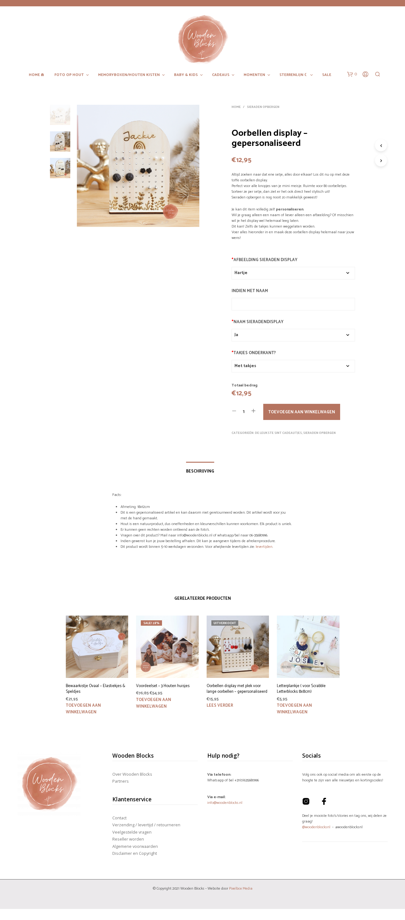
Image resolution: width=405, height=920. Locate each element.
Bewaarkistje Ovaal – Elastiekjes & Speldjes (95, 689)
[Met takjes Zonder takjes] (293, 366)
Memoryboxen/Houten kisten (129, 75)
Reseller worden (128, 839)
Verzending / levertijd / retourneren (146, 825)
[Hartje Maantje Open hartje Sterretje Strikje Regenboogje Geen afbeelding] (293, 273)
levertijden (264, 547)
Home (236, 107)
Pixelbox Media (240, 889)
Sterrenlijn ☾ (293, 75)
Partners (120, 781)
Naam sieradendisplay (258, 322)
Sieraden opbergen (263, 107)
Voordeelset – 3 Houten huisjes (163, 686)
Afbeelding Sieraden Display (264, 260)
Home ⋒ (36, 75)
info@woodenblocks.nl (224, 803)
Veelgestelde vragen (132, 832)
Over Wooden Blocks (132, 774)
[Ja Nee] (293, 335)
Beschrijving (200, 471)
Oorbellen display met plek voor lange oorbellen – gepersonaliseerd (237, 689)
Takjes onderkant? (254, 353)
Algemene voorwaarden (135, 846)
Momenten (254, 75)
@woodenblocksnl (316, 827)
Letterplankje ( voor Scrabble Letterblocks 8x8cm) (301, 689)
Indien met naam (250, 291)
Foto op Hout (69, 75)
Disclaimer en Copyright (134, 853)
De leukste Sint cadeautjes (278, 432)
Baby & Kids (186, 75)
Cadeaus (220, 75)
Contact (119, 818)
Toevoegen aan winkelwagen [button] (83, 709)
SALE (326, 75)
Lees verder (220, 705)
